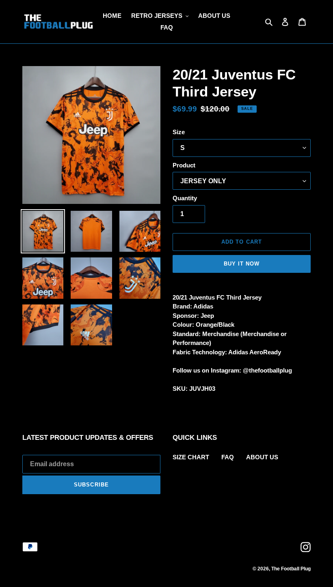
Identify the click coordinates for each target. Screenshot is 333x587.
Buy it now (241, 264)
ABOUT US (262, 457)
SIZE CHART (191, 457)
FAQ (227, 457)
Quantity (185, 198)
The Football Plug (291, 569)
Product (184, 165)
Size (179, 132)
